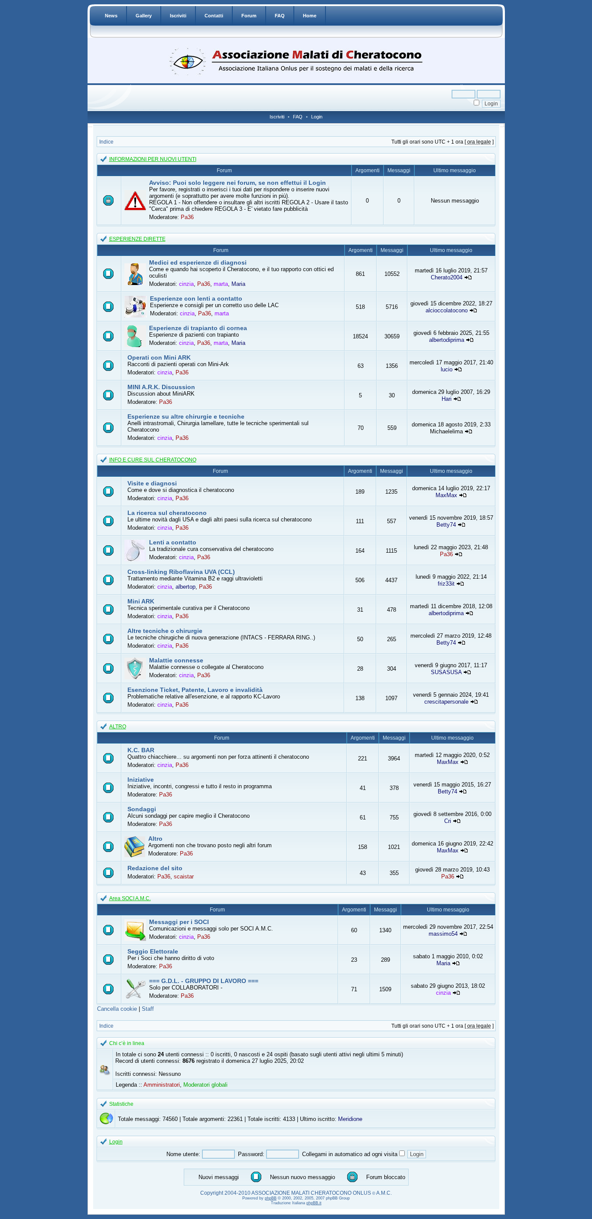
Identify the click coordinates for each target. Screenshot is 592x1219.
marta (221, 284)
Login (316, 116)
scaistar (184, 876)
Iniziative (140, 779)
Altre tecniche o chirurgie (164, 630)
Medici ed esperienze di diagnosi (198, 262)
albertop (185, 586)
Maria (238, 284)
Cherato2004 (446, 277)
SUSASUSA (446, 672)
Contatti (214, 15)
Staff (148, 1009)
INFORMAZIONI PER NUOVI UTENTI (152, 159)
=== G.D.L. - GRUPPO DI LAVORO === (203, 980)
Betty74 (446, 524)
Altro (155, 838)
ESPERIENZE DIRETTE (137, 239)
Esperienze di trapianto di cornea (198, 327)
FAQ (280, 15)
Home (309, 15)
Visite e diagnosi (152, 483)
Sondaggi (141, 809)
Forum (249, 15)
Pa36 (187, 217)
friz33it (446, 583)
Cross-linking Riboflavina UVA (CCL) (181, 571)
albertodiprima (446, 340)
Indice (106, 142)
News (111, 15)
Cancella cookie (117, 1009)
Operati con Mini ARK (159, 357)
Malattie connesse (176, 660)
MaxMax (446, 495)
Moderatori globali (205, 1084)
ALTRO (117, 727)
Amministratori (161, 1084)
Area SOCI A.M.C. (130, 898)
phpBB (270, 1198)
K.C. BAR (140, 750)
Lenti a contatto (172, 542)
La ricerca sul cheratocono (167, 512)
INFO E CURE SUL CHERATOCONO (152, 460)
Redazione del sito (154, 868)
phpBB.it (314, 1203)
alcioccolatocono (447, 310)
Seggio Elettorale (152, 951)
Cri (447, 821)
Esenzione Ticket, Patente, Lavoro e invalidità (195, 689)
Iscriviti (178, 15)
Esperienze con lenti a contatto (196, 298)
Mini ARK (140, 601)
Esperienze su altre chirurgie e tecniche (185, 416)
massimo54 (443, 934)
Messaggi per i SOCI (179, 921)
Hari (447, 399)
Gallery (144, 15)
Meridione (350, 1119)
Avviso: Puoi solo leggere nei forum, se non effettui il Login (237, 182)
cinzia (186, 284)
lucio (446, 369)
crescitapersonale (446, 701)
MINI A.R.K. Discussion (161, 386)
